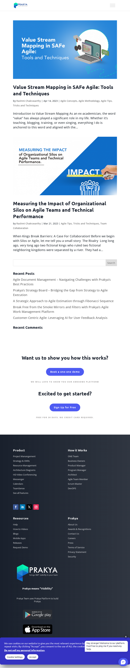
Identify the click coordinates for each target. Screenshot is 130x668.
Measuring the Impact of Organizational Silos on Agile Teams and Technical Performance (59, 209)
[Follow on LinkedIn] (22, 507)
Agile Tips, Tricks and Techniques (80, 223)
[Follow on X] (29, 507)
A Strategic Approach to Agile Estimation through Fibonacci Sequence (63, 301)
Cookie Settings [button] (15, 656)
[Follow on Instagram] (36, 507)
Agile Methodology (89, 100)
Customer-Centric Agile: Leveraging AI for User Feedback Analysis (60, 318)
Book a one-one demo (65, 371)
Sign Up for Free (65, 407)
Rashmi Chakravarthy (28, 100)
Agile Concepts (68, 100)
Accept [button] (32, 656)
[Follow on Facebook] (15, 507)
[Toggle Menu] (112, 5)
